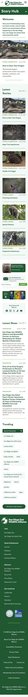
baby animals (8, 456)
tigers (21, 492)
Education (7, 554)
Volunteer (7, 600)
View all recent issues (16, 269)
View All (21, 91)
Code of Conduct (14, 678)
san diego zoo (8, 436)
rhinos (6, 469)
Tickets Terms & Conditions (14, 667)
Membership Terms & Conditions (14, 673)
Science (10, 248)
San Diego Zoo (9, 532)
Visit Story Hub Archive (14, 506)
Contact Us (20, 662)
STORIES (5, 62)
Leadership (8, 592)
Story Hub (10, 11)
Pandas (6, 487)
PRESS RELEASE (7, 328)
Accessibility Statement (14, 647)
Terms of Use (8, 662)
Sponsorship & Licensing (12, 604)
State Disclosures (14, 657)
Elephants (7, 482)
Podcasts (7, 550)
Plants (16, 482)
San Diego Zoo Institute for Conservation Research (13, 475)
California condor (10, 492)
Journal (10, 195)
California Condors (10, 497)
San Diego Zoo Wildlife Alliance (11, 463)
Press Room (8, 578)
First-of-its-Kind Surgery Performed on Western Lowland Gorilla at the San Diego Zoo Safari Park (14, 369)
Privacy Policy (14, 652)
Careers (7, 596)
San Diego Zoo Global (11, 451)
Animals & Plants (10, 558)
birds (18, 456)
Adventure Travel (10, 582)
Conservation (12, 62)
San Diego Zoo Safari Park (12, 441)
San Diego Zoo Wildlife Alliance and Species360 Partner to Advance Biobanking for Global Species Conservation (13, 336)
